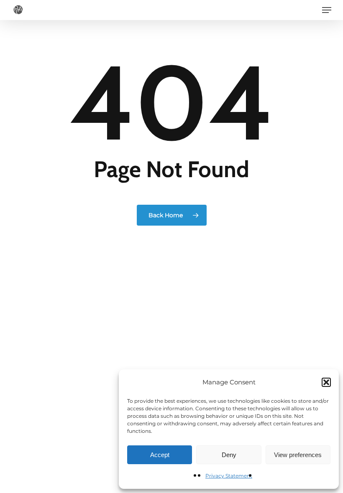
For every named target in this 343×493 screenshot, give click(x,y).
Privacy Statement (228, 476)
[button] (326, 382)
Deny (229, 454)
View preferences (298, 454)
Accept (159, 454)
